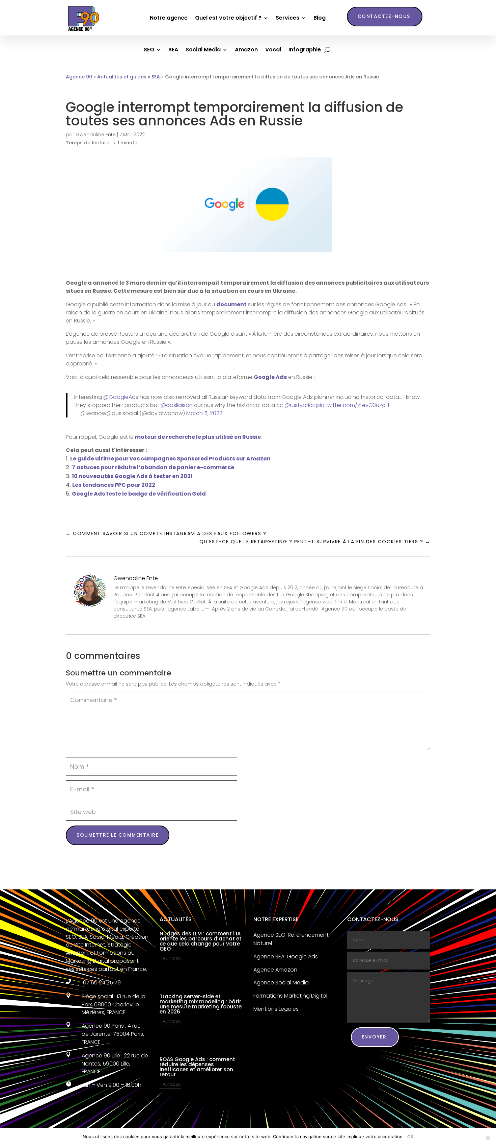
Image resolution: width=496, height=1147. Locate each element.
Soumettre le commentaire (118, 835)
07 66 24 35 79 (101, 982)
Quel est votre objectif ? (228, 18)
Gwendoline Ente (96, 134)
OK (410, 1136)
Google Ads (270, 377)
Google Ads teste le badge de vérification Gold (139, 494)
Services (287, 18)
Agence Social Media (281, 982)
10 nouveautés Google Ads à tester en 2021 (132, 476)
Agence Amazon (275, 970)
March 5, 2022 (204, 413)
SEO (149, 50)
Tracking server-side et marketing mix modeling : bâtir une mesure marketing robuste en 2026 (201, 1004)
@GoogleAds (120, 397)
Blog (319, 18)
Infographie (304, 50)
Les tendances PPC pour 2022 (113, 485)
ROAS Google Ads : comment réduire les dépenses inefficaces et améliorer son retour (197, 1067)
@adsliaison (177, 405)
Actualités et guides (121, 76)
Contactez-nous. (385, 16)
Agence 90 (79, 76)
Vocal (273, 50)
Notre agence (169, 18)
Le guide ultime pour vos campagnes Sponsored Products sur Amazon (170, 458)
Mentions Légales (276, 1009)
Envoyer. (375, 1036)
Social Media (203, 50)
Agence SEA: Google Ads (285, 956)
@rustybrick (299, 405)
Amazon (246, 50)
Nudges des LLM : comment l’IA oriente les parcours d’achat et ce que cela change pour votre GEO (201, 941)
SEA (173, 50)
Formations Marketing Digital (290, 996)
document (231, 304)
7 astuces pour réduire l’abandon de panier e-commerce (153, 467)
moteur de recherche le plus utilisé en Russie (198, 437)
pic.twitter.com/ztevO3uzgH (352, 405)
